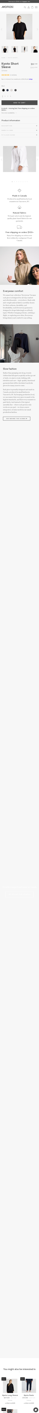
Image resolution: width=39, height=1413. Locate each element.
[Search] (25, 8)
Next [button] (37, 29)
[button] (9, 75)
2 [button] (14, 181)
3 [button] (16, 181)
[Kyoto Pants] (29, 1385)
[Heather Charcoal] (15, 90)
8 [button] (27, 181)
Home (3, 57)
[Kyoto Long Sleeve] (10, 1385)
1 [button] (12, 181)
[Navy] (7, 90)
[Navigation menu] (36, 7)
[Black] (3, 90)
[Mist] (11, 90)
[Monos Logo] (8, 6)
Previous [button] (1, 29)
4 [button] (18, 181)
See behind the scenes (16, 418)
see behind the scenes (19, 894)
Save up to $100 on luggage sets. (19, 1)
